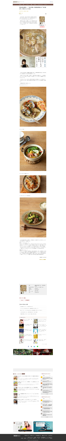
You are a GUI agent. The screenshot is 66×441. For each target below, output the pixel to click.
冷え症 (25, 11)
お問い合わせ (38, 437)
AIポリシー (39, 438)
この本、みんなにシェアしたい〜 (23, 430)
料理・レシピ (21, 13)
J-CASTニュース (27, 435)
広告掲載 (22, 438)
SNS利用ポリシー (35, 438)
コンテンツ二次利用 (29, 438)
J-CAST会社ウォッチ (38, 435)
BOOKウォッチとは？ (30, 437)
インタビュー (27, 4)
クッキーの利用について (49, 437)
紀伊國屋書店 (27, 300)
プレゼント (45, 4)
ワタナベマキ (21, 11)
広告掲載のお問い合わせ (42, 430)
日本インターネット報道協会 (48, 438)
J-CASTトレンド (32, 435)
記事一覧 (20, 4)
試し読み (35, 4)
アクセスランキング (40, 4)
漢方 (27, 11)
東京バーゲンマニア (44, 435)
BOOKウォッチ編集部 (43, 259)
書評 (23, 4)
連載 (31, 4)
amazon (22, 300)
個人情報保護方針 (43, 437)
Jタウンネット (50, 435)
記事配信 (25, 438)
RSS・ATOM (42, 438)
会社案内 (35, 437)
